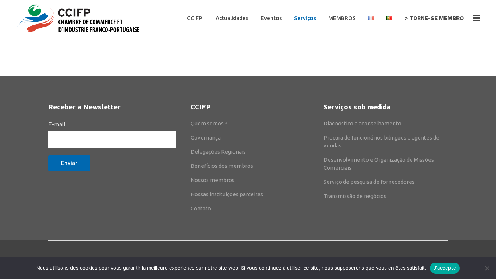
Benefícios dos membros (222, 166)
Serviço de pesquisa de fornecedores (369, 182)
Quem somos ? (209, 123)
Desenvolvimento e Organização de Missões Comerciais (379, 164)
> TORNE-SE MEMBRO (434, 18)
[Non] (487, 268)
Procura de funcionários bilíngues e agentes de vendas (381, 141)
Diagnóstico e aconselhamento (362, 123)
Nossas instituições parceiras (227, 194)
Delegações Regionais (218, 152)
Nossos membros (213, 180)
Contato (201, 208)
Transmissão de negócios (355, 196)
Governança (206, 137)
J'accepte (445, 268)
